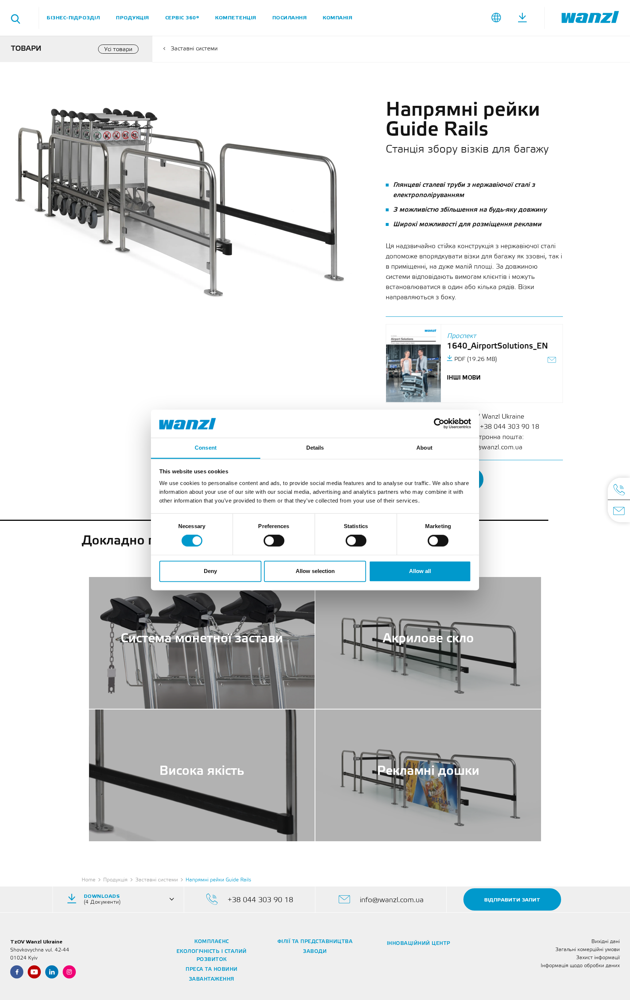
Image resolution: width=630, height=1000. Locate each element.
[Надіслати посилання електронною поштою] (552, 360)
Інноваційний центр (418, 943)
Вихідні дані (605, 941)
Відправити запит (512, 900)
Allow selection (315, 571)
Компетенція (235, 18)
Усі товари (118, 49)
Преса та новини (212, 969)
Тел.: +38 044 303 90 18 (501, 427)
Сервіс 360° (182, 18)
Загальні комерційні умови (587, 949)
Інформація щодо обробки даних (580, 966)
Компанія (337, 18)
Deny (210, 571)
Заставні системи (194, 48)
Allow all (420, 571)
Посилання (289, 18)
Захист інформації (598, 957)
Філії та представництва (315, 941)
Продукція (132, 18)
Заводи (315, 951)
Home (89, 880)
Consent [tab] (206, 448)
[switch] (274, 541)
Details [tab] (315, 448)
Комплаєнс (211, 941)
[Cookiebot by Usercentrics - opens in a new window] (439, 423)
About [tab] (424, 448)
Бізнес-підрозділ (73, 18)
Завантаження (211, 979)
